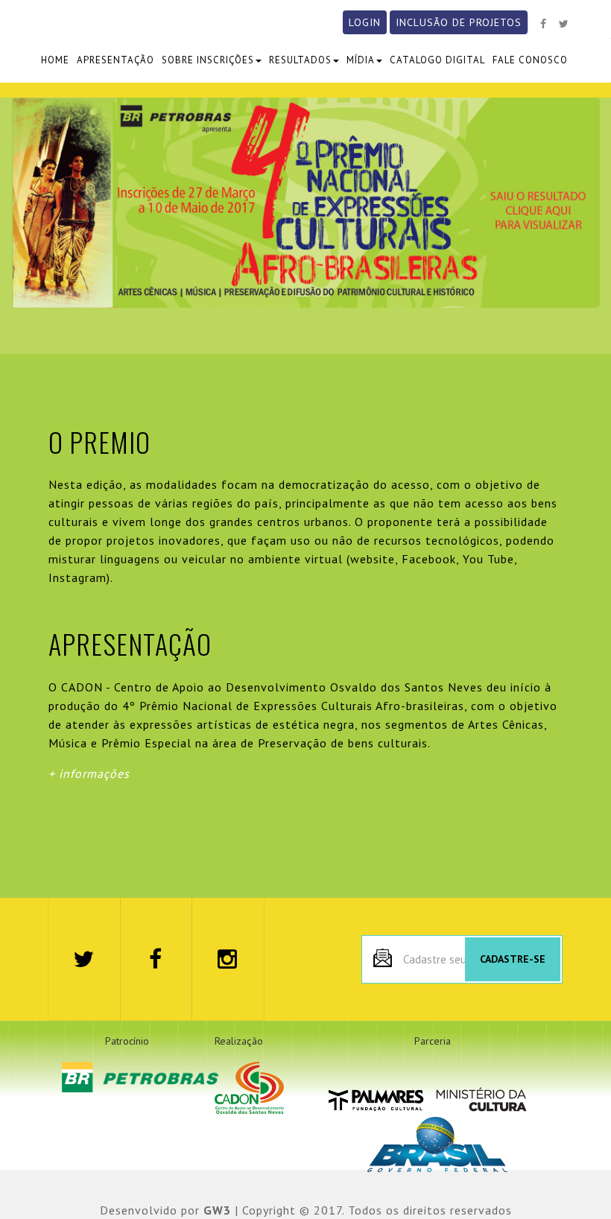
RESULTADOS (300, 60)
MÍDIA (360, 60)
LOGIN (365, 22)
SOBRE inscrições (208, 60)
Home (55, 60)
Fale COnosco (530, 60)
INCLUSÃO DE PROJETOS (459, 22)
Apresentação (115, 60)
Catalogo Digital (437, 60)
